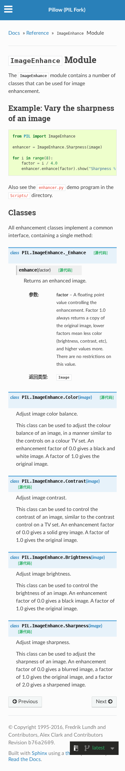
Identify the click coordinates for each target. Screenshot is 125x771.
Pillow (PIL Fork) (66, 10)
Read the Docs (24, 759)
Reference (37, 33)
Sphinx (39, 753)
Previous (27, 701)
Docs (14, 33)
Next (102, 701)
